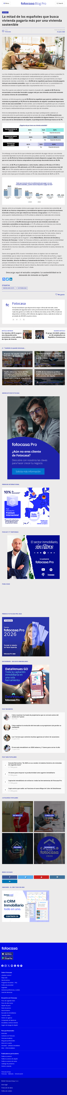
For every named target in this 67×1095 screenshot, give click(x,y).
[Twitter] (17, 319)
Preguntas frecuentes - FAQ (9, 982)
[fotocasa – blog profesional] (33, 3)
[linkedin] (15, 966)
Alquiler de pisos (6, 1005)
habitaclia (10, 1074)
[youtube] (12, 966)
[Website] (13, 319)
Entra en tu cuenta (6, 1043)
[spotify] (21, 966)
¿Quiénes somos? (6, 975)
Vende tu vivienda (6, 1066)
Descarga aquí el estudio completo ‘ (33, 273)
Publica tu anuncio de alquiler (9, 1059)
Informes (5, 12)
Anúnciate (4, 1033)
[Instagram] (24, 319)
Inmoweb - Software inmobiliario (10, 1045)
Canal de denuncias (6, 992)
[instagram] (6, 966)
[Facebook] (20, 319)
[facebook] (2, 966)
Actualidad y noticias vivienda (9, 1023)
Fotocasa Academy (6, 1038)
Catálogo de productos (7, 1064)
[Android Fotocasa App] (7, 958)
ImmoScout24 (19, 1074)
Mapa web (4, 978)
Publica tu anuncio (6, 1056)
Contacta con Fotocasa (8, 1036)
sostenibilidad (22, 288)
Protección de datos (7, 1088)
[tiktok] (18, 966)
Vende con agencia (6, 1018)
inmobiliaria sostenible (9, 288)
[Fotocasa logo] (33, 948)
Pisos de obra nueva (7, 1003)
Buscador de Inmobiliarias (8, 1013)
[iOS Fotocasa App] (7, 954)
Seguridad (4, 987)
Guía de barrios (5, 1010)
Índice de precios (6, 1008)
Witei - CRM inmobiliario (8, 1048)
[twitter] (9, 966)
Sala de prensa (5, 980)
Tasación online (5, 1015)
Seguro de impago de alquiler (9, 1025)
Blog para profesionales (8, 1041)
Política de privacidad (7, 985)
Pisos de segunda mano (8, 1000)
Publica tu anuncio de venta (9, 1061)
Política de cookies (6, 1091)
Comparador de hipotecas (8, 1020)
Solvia (53, 86)
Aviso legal (4, 1084)
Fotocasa (8, 32)
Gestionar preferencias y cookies (10, 990)
